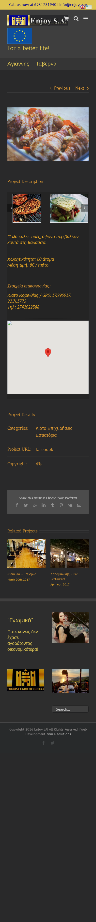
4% (39, 464)
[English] (83, 6)
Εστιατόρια (46, 435)
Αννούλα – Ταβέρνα (21, 574)
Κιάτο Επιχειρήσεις (54, 428)
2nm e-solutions (58, 734)
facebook (44, 449)
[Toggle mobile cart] (66, 18)
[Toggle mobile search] (76, 18)
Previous (62, 88)
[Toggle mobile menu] (86, 18)
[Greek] (89, 6)
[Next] (84, 208)
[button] (48, 352)
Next (79, 88)
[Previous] (11, 208)
